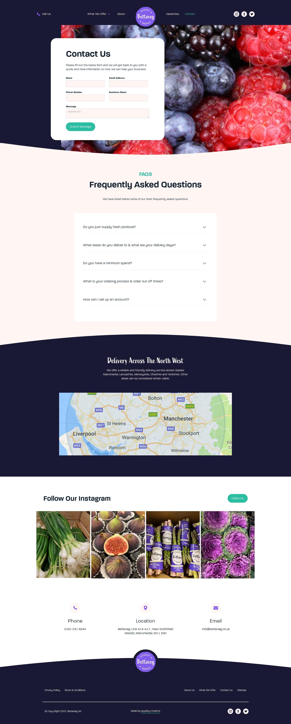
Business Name (117, 92)
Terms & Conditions (75, 690)
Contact (190, 14)
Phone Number (74, 92)
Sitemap (241, 690)
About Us (189, 690)
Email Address (117, 78)
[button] (97, 14)
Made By (145, 711)
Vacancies (172, 14)
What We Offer (96, 14)
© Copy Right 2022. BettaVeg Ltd (63, 711)
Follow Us (238, 498)
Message (71, 106)
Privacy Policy (52, 690)
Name (69, 78)
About (121, 14)
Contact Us (226, 690)
